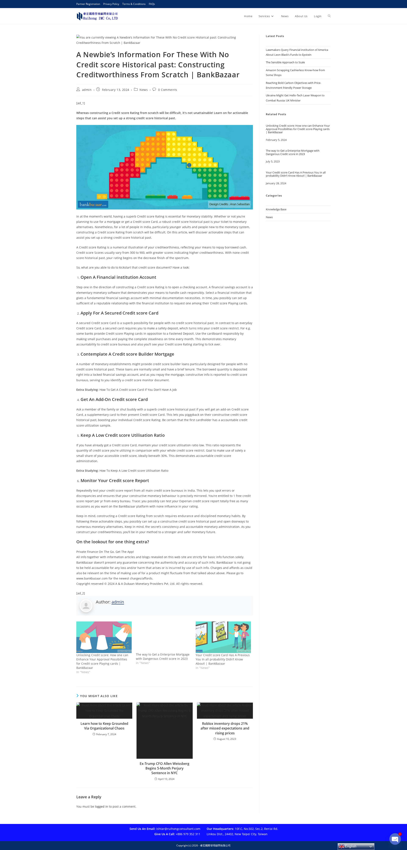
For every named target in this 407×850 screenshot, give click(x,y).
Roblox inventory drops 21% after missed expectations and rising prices (225, 728)
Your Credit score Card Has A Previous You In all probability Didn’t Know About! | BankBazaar (223, 659)
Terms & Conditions (134, 4)
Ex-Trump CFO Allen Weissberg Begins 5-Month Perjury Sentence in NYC (164, 768)
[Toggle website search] (329, 16)
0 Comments (167, 90)
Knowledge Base (276, 209)
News (143, 90)
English (350, 846)
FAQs (152, 4)
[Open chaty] (395, 836)
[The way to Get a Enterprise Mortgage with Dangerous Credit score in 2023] (163, 636)
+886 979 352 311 (188, 834)
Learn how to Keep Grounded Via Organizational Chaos (104, 726)
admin (87, 90)
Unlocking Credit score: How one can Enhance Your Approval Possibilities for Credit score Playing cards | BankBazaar (102, 661)
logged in (101, 806)
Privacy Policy (111, 4)
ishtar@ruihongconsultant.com (178, 829)
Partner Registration (88, 4)
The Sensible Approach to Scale (285, 62)
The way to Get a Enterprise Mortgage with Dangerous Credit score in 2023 (163, 656)
